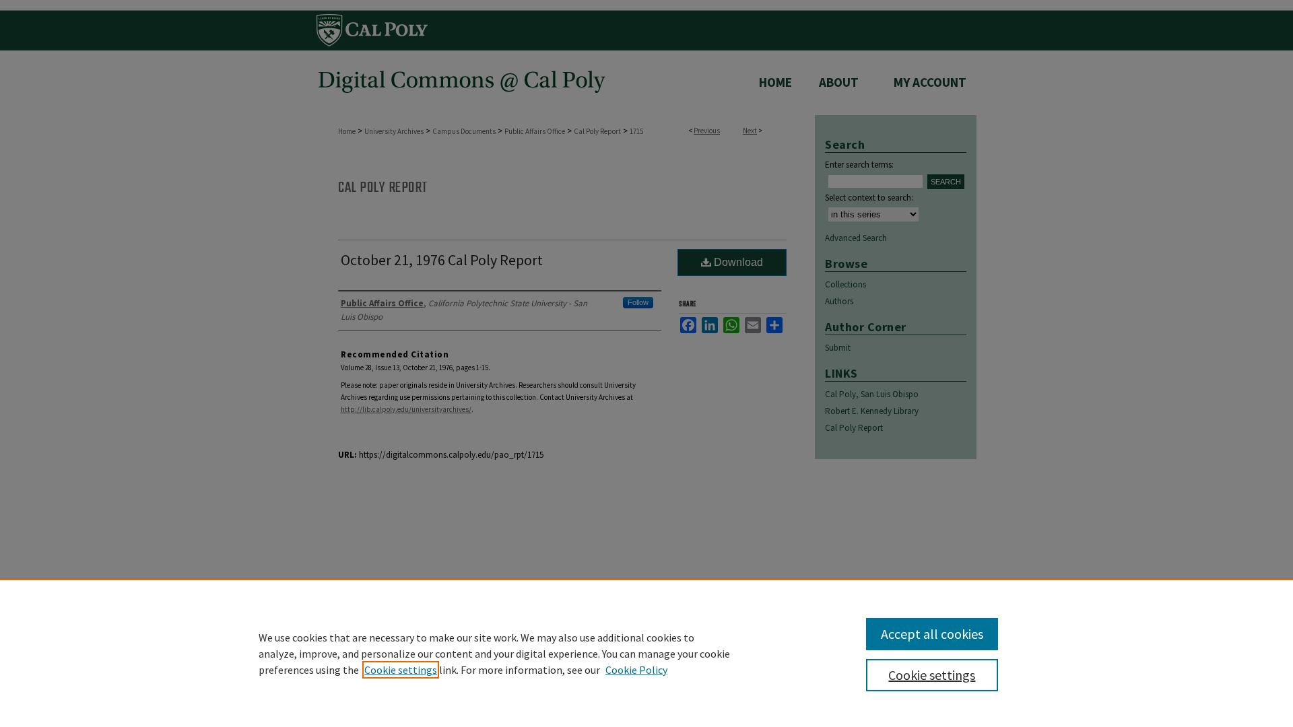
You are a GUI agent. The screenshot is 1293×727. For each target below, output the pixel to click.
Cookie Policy (636, 670)
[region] (646, 653)
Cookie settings (400, 670)
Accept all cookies (932, 633)
